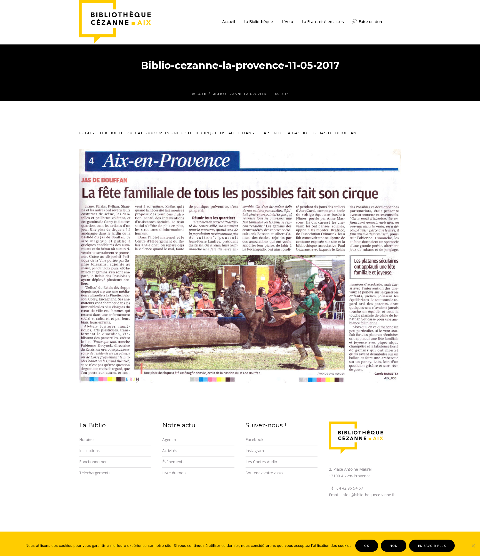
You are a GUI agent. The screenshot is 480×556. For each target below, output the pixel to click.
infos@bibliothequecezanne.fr (368, 494)
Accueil (199, 94)
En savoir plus (432, 545)
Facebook (254, 439)
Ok (366, 545)
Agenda (169, 439)
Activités (169, 450)
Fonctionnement (94, 461)
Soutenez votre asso (264, 472)
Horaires (86, 439)
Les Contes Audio (261, 461)
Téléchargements (95, 472)
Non (394, 545)
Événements (173, 461)
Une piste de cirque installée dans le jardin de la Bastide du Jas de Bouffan (263, 133)
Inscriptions (89, 450)
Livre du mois (174, 472)
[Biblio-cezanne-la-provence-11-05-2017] (240, 266)
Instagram (255, 450)
